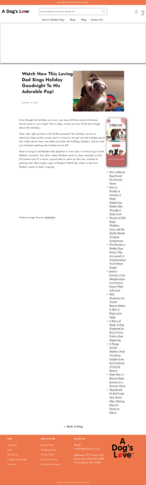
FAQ (9, 449)
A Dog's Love (69, 482)
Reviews (11, 464)
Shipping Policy (49, 449)
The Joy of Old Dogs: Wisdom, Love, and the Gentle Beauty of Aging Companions (117, 229)
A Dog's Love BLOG (17, 459)
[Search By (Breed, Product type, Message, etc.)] (103, 11)
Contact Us (12, 454)
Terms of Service (49, 459)
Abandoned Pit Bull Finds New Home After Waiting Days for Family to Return (116, 401)
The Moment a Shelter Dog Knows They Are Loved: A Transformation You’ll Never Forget (117, 256)
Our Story (12, 445)
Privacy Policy (48, 454)
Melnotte (50, 217)
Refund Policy (48, 445)
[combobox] (73, 11)
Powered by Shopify (81, 482)
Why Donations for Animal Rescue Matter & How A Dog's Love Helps (117, 305)
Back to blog (75, 426)
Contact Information (50, 464)
